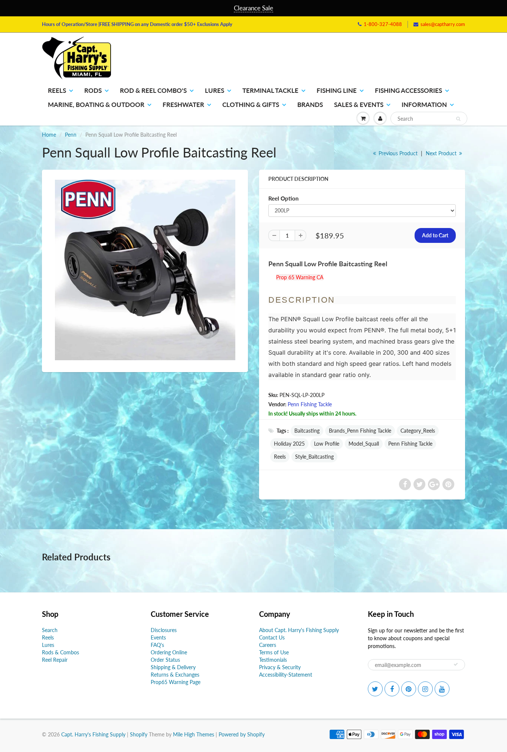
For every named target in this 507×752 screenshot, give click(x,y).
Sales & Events (358, 104)
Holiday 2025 (289, 443)
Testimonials (273, 660)
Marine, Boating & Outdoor (96, 104)
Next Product (442, 153)
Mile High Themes (193, 734)
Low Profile (326, 443)
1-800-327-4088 (383, 24)
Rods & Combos (60, 652)
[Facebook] (392, 688)
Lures (214, 90)
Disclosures (164, 630)
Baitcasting (307, 430)
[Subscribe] (455, 664)
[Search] (458, 119)
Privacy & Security (280, 667)
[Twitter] (375, 688)
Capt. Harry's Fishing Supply (93, 734)
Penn (70, 134)
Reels (57, 90)
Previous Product (397, 153)
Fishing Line (337, 90)
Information (424, 104)
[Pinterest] (408, 688)
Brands (310, 104)
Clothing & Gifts (250, 104)
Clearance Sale (253, 8)
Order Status (165, 660)
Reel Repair (55, 660)
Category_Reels (417, 430)
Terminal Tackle (270, 90)
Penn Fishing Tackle (310, 404)
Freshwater (183, 104)
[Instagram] (425, 688)
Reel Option (283, 198)
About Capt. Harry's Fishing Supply (299, 630)
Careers (267, 645)
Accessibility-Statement (285, 674)
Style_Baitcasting (314, 456)
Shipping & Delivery (173, 667)
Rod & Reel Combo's (153, 90)
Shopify (138, 734)
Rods (93, 90)
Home (49, 134)
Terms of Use (274, 652)
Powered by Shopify (242, 734)
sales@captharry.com (443, 24)
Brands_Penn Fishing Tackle (360, 430)
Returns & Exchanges (175, 674)
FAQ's (157, 645)
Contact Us (272, 637)
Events (158, 637)
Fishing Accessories (408, 90)
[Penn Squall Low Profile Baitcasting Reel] (145, 270)
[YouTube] (442, 688)
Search (50, 630)
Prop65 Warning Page (175, 682)
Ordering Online (169, 652)
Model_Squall (364, 443)
